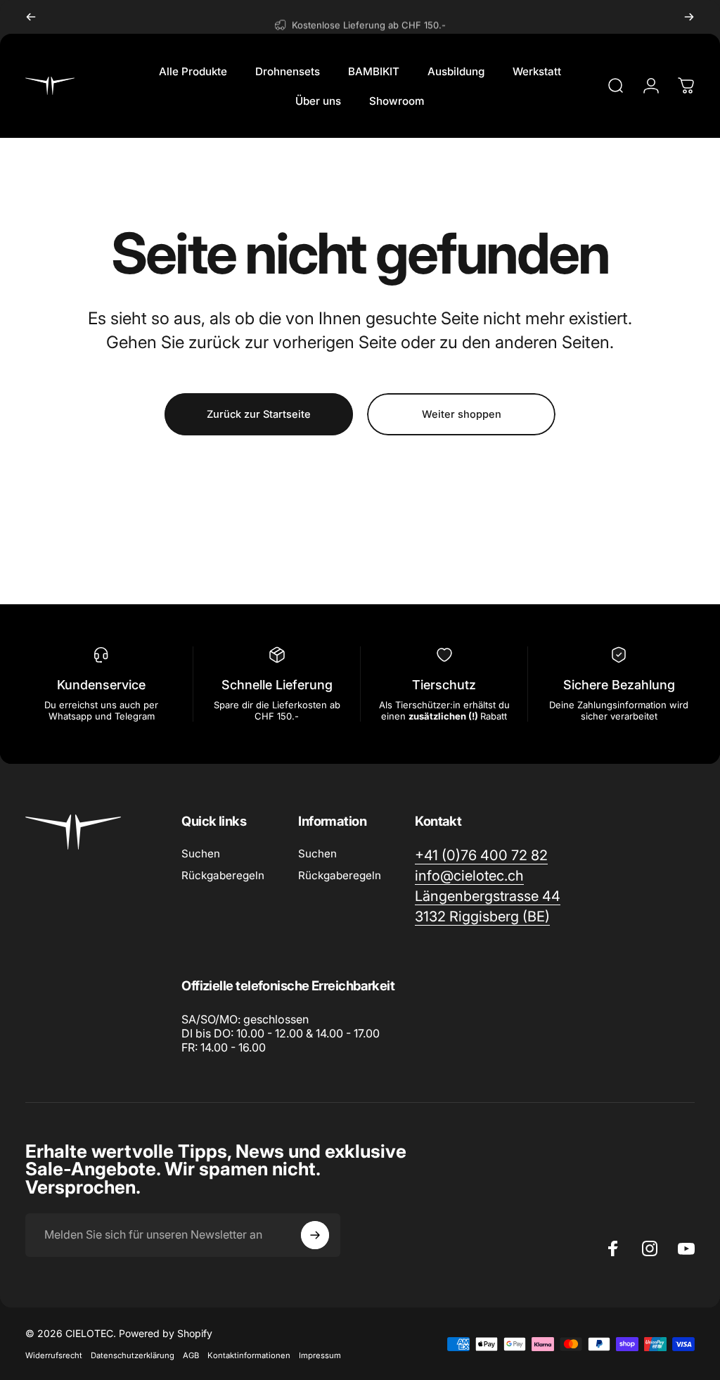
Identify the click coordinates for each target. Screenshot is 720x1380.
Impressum (320, 1355)
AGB (191, 1355)
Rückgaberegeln (222, 875)
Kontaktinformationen (248, 1355)
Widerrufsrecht (53, 1355)
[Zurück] (30, 17)
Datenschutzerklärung (132, 1355)
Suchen (200, 853)
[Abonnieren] (315, 1235)
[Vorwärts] (689, 17)
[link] (482, 917)
